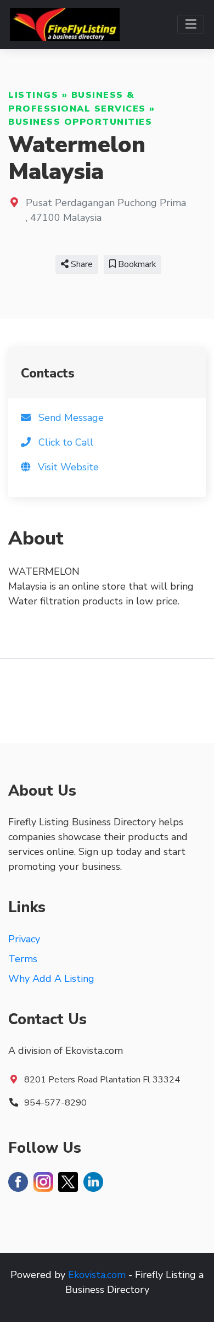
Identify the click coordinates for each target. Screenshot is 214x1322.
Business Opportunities (80, 122)
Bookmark (136, 264)
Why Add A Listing (51, 978)
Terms (22, 958)
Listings (33, 95)
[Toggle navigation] (190, 24)
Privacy (24, 939)
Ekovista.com (97, 1274)
